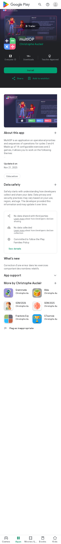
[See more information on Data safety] (55, 185)
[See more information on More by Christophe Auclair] (55, 283)
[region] (30, 57)
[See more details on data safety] (15, 249)
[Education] (12, 176)
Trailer (30, 26)
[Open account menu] (55, 4)
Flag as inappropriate (19, 328)
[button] (15, 59)
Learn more (19, 219)
